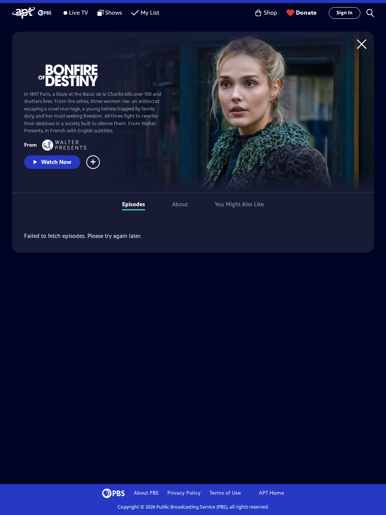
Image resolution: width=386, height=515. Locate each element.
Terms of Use (225, 493)
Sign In (344, 13)
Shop (270, 12)
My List (150, 12)
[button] (370, 13)
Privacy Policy (184, 493)
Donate (306, 12)
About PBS (146, 493)
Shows (113, 12)
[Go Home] (361, 44)
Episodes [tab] (133, 204)
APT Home (271, 493)
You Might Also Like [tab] (239, 204)
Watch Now (56, 162)
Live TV (78, 12)
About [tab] (180, 204)
